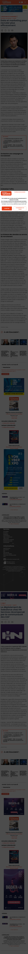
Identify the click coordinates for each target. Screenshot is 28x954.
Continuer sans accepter (19, 192)
